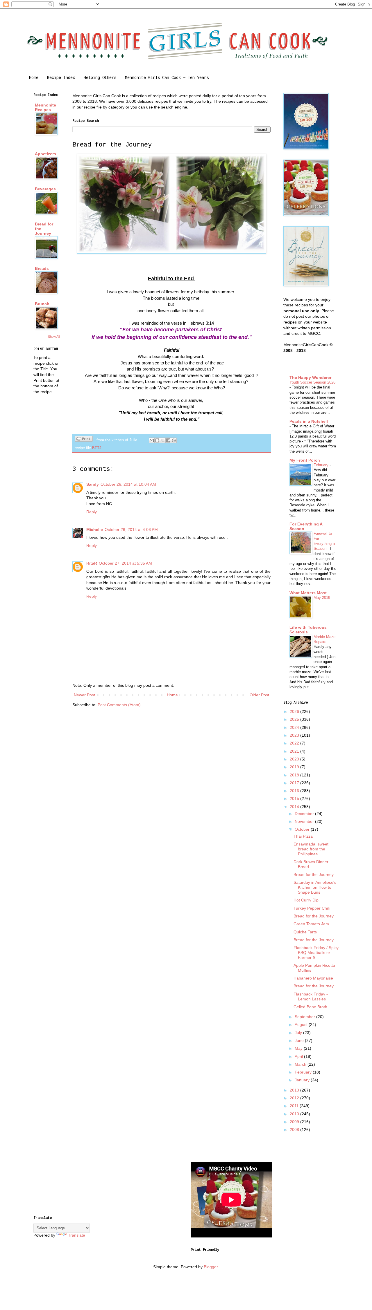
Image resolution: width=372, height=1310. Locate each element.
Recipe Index (61, 77)
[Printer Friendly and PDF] (84, 439)
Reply (91, 511)
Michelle (94, 529)
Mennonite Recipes (45, 107)
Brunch (42, 303)
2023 (295, 735)
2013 (295, 1090)
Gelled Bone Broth (310, 1006)
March (301, 1064)
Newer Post (84, 695)
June (300, 1040)
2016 (295, 790)
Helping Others (100, 77)
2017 (295, 782)
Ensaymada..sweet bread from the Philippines (311, 849)
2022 (295, 743)
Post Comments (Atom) (119, 704)
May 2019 (322, 597)
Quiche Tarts (305, 932)
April (299, 1056)
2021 (295, 751)
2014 (295, 806)
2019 (295, 767)
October (303, 829)
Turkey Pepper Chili (312, 908)
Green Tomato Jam (311, 923)
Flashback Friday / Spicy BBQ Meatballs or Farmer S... (316, 952)
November (305, 821)
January (303, 1080)
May (299, 1048)
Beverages (45, 189)
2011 (295, 1105)
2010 (295, 1114)
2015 (295, 798)
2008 (295, 1129)
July (299, 1032)
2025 (295, 719)
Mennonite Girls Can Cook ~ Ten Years (167, 77)
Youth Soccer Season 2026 (312, 382)
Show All (54, 336)
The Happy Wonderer (310, 377)
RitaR (91, 563)
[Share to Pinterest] (174, 440)
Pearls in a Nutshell (308, 421)
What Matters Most (308, 592)
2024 (295, 727)
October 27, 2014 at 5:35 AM (125, 563)
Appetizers (45, 153)
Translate (76, 1235)
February (322, 465)
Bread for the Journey (314, 874)
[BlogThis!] (157, 440)
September (305, 1016)
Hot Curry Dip (306, 900)
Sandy (92, 484)
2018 (295, 775)
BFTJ (96, 448)
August (302, 1024)
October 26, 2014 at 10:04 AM (128, 484)
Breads (42, 268)
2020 (295, 759)
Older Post (259, 695)
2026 (295, 711)
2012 (295, 1098)
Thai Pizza (303, 836)
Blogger (211, 1266)
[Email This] (152, 440)
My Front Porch (304, 460)
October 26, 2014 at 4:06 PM (131, 529)
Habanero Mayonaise (313, 978)
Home (33, 77)
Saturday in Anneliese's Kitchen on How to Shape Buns (315, 887)
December (305, 813)
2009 (295, 1121)
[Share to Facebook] (168, 440)
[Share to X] (163, 440)
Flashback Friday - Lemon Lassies (311, 996)
